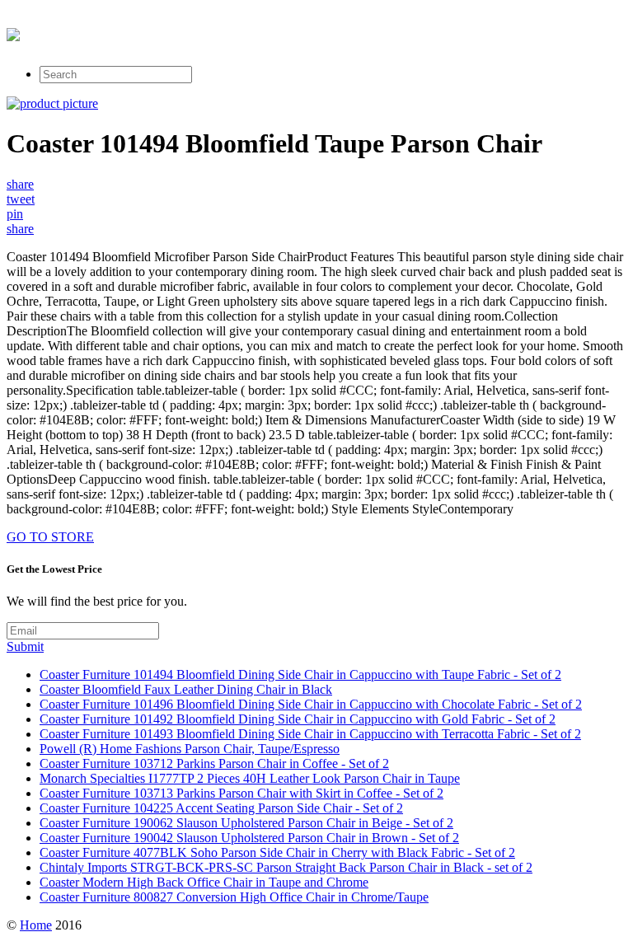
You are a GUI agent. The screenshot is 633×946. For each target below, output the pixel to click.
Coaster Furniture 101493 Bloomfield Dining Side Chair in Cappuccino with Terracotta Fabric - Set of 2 (310, 734)
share (20, 184)
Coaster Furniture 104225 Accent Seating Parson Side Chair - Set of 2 (221, 808)
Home (36, 925)
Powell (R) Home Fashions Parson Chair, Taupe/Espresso (190, 749)
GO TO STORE (50, 537)
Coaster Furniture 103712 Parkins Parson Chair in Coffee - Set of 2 (214, 763)
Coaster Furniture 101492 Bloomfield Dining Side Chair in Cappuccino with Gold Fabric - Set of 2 (298, 719)
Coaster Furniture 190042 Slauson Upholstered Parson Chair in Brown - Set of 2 (249, 838)
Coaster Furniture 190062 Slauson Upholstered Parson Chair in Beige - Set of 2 (246, 823)
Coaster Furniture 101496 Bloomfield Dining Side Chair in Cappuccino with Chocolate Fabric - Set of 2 (311, 704)
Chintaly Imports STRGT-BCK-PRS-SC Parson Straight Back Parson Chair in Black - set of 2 (286, 867)
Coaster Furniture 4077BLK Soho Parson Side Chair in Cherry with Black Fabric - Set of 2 (277, 852)
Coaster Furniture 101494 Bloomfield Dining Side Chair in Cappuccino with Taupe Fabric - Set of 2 (300, 674)
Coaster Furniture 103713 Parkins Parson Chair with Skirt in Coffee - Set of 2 (241, 793)
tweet (21, 199)
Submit (25, 646)
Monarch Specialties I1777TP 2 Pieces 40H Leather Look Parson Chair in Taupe (250, 778)
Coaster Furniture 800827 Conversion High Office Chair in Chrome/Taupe (234, 897)
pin (15, 214)
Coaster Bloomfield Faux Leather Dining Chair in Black (186, 689)
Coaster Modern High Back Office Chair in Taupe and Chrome (204, 882)
